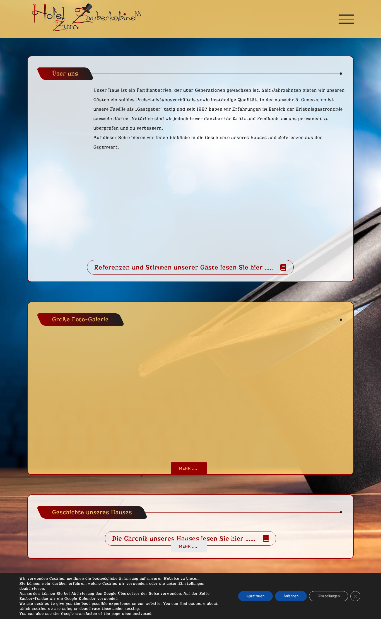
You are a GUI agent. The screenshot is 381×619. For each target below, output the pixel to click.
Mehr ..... (189, 468)
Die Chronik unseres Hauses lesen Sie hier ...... (183, 538)
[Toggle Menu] (346, 18)
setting (132, 608)
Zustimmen (255, 596)
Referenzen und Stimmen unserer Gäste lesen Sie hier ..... (183, 267)
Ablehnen (290, 596)
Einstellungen (191, 583)
